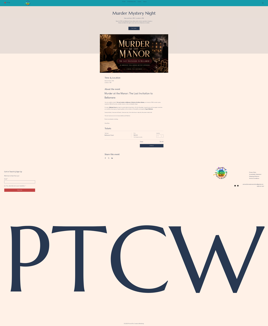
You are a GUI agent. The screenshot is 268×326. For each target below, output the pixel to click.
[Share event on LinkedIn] (112, 158)
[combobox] (159, 136)
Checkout (152, 145)
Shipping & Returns (254, 176)
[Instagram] (238, 186)
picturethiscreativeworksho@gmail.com (253, 184)
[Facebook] (235, 186)
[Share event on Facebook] (105, 158)
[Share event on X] (108, 158)
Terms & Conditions (254, 178)
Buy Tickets (134, 28)
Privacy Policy (252, 172)
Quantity (158, 133)
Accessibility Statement (255, 174)
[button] (263, 3)
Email (6, 179)
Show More (107, 123)
